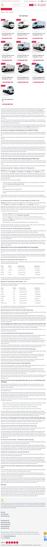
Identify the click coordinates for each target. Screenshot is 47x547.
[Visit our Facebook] (7, 542)
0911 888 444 (7, 537)
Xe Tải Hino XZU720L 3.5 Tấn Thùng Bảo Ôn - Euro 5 (8, 56)
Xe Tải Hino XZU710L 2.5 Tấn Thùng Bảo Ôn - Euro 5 (39, 34)
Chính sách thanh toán (5, 524)
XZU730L (37, 171)
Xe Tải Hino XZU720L (5, 53)
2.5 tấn (15, 184)
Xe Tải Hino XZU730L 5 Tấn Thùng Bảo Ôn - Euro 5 (23, 56)
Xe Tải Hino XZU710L (36, 31)
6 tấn (10, 213)
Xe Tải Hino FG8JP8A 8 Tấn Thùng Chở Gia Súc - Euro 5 (23, 78)
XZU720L (28, 171)
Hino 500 (3, 202)
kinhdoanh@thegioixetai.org (32, 1)
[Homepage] (5, 4)
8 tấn (10, 216)
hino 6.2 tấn (20, 215)
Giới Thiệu (3, 512)
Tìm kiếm (31, 4)
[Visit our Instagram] (15, 542)
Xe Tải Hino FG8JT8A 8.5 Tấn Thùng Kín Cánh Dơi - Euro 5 (39, 78)
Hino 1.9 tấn (11, 184)
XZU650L (13, 171)
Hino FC (6, 204)
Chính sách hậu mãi (5, 528)
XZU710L (21, 171)
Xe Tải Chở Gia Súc (20, 75)
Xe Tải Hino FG (35, 53)
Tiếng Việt (44, 1)
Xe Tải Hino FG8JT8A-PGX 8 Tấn (7, 100)
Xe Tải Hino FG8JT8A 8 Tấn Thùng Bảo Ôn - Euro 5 (7, 78)
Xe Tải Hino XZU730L (20, 53)
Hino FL (20, 204)
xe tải (40, 110)
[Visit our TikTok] (12, 542)
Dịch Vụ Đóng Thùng (5, 516)
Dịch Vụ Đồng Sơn (4, 514)
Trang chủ (2, 12)
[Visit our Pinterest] (17, 542)
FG (13, 204)
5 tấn (23, 184)
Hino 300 (3, 170)
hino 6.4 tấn (26, 215)
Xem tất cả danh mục (7, 9)
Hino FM (31, 204)
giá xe (28, 126)
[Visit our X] (9, 542)
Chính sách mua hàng (5, 522)
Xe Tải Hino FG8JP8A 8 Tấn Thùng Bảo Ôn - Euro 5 (38, 56)
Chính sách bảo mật (5, 520)
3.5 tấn (18, 184)
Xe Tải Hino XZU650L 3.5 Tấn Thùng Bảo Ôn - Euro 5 (23, 34)
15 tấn (11, 218)
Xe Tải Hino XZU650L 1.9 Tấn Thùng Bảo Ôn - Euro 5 (8, 34)
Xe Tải (7, 12)
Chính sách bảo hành (5, 526)
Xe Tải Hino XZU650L (5, 31)
